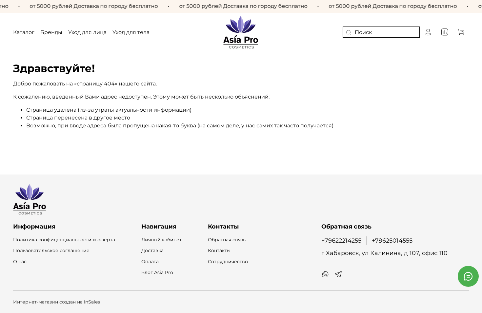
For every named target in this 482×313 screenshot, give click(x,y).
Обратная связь (227, 240)
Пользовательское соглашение (51, 250)
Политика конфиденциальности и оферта (64, 240)
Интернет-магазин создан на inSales (56, 302)
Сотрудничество (228, 262)
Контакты (219, 250)
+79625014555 (392, 240)
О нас (20, 262)
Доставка (152, 250)
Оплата (150, 262)
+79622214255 (341, 240)
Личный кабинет (161, 240)
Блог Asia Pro (157, 272)
